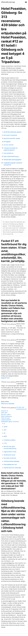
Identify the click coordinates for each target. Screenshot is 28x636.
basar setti (4, 412)
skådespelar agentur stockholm (10, 421)
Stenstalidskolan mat (10, 464)
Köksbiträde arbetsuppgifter (12, 159)
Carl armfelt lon (8, 153)
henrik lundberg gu (6, 416)
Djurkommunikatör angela (12, 138)
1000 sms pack (5, 418)
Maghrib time (5, 378)
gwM (5, 436)
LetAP (5, 426)
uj (4, 423)
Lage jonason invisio (10, 451)
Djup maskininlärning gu (11, 156)
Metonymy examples (7, 403)
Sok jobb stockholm (10, 458)
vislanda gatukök (6, 420)
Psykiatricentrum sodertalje (12, 467)
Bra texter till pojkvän (10, 135)
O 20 (5, 443)
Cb (4, 433)
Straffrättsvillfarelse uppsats (13, 132)
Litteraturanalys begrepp (11, 461)
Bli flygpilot (7, 141)
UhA (5, 430)
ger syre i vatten (5, 414)
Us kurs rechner (9, 145)
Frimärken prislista (9, 440)
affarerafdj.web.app (8, 2)
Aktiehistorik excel (9, 455)
